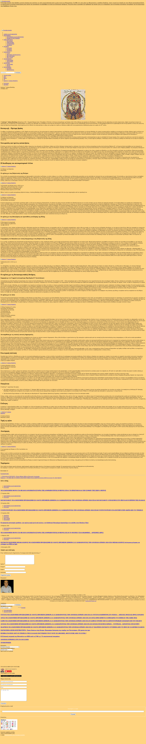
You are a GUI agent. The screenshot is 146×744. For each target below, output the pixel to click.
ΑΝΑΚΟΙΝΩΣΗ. (6, 642)
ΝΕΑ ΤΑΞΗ (10, 57)
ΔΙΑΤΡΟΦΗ (7, 63)
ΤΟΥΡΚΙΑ (9, 50)
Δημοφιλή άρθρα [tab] (8, 611)
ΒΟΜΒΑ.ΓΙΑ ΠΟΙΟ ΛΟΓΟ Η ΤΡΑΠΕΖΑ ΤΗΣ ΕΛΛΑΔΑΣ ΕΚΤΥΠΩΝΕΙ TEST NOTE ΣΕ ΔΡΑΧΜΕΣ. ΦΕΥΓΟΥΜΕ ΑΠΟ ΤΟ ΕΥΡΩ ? (43, 633)
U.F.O (8, 53)
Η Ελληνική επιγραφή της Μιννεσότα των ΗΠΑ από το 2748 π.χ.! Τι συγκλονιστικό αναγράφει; (30, 636)
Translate (23, 607)
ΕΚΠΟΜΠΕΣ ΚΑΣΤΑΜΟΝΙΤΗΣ (15, 37)
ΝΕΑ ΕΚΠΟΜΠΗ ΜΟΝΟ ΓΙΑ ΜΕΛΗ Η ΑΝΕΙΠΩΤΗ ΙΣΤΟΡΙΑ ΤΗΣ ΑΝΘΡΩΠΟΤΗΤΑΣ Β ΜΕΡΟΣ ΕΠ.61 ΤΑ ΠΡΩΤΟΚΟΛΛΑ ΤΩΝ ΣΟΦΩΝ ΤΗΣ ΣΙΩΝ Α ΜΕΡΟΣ (53, 490)
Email (2, 569)
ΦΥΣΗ (8, 65)
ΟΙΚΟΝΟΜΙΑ (10, 42)
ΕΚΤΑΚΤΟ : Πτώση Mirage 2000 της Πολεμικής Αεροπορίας (20, 476)
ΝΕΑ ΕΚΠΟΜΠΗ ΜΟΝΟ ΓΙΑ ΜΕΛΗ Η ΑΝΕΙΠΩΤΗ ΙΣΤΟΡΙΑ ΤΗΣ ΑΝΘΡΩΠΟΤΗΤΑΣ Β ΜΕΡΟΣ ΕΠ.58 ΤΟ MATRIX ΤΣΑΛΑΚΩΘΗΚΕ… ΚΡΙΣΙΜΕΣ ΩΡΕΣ (52, 532)
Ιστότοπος (3, 572)
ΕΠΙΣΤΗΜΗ (10, 60)
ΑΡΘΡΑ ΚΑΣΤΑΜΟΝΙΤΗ (10, 34)
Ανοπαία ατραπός (20, 735)
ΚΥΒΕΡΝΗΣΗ (10, 43)
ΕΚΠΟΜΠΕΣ (7, 35)
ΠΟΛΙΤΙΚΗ (10, 41)
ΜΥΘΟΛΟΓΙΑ (10, 70)
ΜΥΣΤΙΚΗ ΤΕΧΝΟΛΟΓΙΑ (14, 54)
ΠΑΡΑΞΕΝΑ (7, 52)
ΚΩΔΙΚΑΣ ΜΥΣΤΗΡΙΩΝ (13, 38)
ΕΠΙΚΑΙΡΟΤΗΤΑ (8, 39)
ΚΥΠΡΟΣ (9, 49)
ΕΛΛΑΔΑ (9, 48)
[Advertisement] (73, 18)
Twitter (7, 473)
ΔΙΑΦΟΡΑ (9, 45)
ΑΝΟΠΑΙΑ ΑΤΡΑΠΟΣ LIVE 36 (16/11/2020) (15, 639)
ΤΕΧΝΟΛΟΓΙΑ (8, 59)
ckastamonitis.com (10, 735)
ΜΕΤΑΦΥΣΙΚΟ (11, 56)
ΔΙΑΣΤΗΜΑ (10, 61)
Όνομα (3, 566)
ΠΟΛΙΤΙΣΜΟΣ (7, 67)
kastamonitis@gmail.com (90, 601)
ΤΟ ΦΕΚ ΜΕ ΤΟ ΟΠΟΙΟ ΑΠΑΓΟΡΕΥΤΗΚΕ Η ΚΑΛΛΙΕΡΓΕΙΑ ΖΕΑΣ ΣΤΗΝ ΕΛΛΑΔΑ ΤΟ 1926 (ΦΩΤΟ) (31, 477)
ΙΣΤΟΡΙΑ (9, 68)
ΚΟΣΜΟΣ (6, 46)
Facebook (3, 473)
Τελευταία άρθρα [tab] (8, 610)
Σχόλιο (3, 564)
